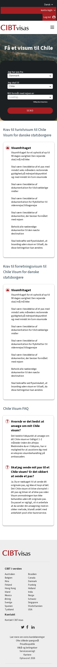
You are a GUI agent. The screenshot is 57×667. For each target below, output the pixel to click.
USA (30, 609)
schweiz (32, 599)
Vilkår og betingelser (27, 647)
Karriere (27, 654)
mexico (8, 595)
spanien (9, 606)
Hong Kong (10, 588)
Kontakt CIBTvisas (14, 620)
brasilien (32, 574)
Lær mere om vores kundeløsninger (27, 637)
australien (10, 574)
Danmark (32, 581)
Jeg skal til (13, 82)
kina (7, 581)
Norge (31, 595)
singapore (33, 602)
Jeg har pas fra (15, 71)
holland (31, 588)
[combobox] (30, 97)
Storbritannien (35, 606)
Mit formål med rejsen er (20, 93)
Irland (7, 592)
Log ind (47, 17)
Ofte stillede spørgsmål (27, 640)
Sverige (8, 602)
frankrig (32, 585)
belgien (8, 577)
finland (8, 585)
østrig (8, 599)
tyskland (9, 609)
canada (31, 577)
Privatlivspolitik (27, 644)
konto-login (46, 10)
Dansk (47, 4)
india (30, 592)
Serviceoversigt (27, 651)
